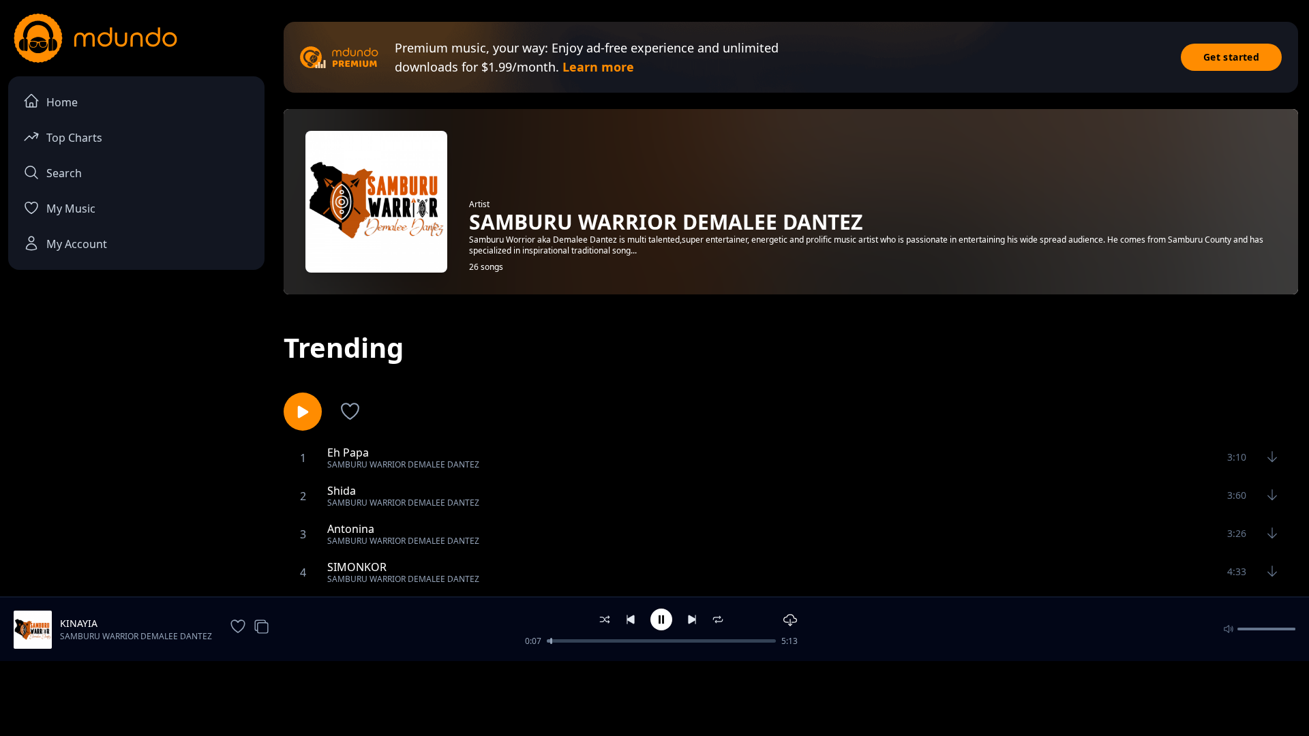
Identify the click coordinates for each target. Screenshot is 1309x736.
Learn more (598, 67)
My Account (76, 243)
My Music (70, 208)
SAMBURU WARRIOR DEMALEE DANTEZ (136, 636)
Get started (1231, 56)
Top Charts (74, 137)
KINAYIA (78, 623)
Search (64, 173)
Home (62, 102)
